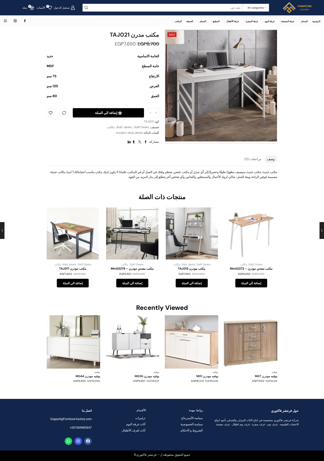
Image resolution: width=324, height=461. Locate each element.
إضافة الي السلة (106, 113)
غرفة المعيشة (287, 21)
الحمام (203, 21)
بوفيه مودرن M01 (207, 376)
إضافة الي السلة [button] (270, 234)
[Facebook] (24, 21)
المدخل (304, 21)
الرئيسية (316, 21)
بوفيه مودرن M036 (147, 376)
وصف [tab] (270, 159)
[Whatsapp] (68, 441)
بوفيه (274, 372)
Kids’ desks (124, 127)
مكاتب (111, 127)
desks (139, 133)
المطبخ (216, 21)
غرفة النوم (269, 21)
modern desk (125, 133)
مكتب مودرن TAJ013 (192, 269)
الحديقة (189, 21)
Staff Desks (141, 127)
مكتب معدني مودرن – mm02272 (251, 269)
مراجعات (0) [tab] (252, 159)
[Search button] (86, 7)
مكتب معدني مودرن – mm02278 (132, 269)
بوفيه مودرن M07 (266, 376)
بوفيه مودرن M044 (88, 376)
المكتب (178, 21)
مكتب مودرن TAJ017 (72, 269)
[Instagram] (15, 21)
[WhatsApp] (5, 21)
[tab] (270, 159)
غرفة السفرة (252, 21)
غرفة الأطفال (232, 21)
